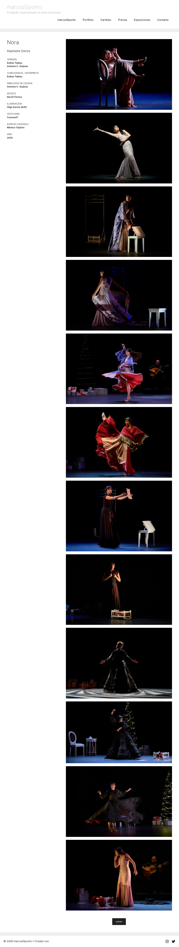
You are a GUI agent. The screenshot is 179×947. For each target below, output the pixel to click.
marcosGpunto (24, 7)
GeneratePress (59, 941)
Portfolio (88, 19)
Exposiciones (142, 19)
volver (119, 921)
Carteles (106, 19)
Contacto (163, 19)
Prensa (122, 19)
